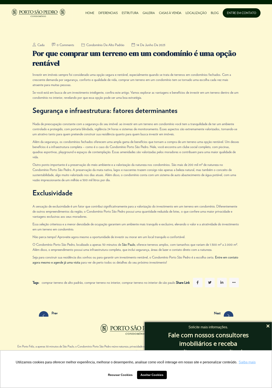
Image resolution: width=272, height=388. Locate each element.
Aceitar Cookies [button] (151, 375)
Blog (215, 13)
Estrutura (130, 13)
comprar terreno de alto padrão (62, 283)
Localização (196, 13)
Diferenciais (108, 13)
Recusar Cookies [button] (120, 375)
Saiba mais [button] (247, 362)
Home (89, 13)
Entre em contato (241, 13)
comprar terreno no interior (102, 283)
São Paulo (128, 245)
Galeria (149, 13)
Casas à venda (170, 13)
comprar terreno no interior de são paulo (148, 283)
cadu (41, 45)
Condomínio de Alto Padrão (105, 45)
